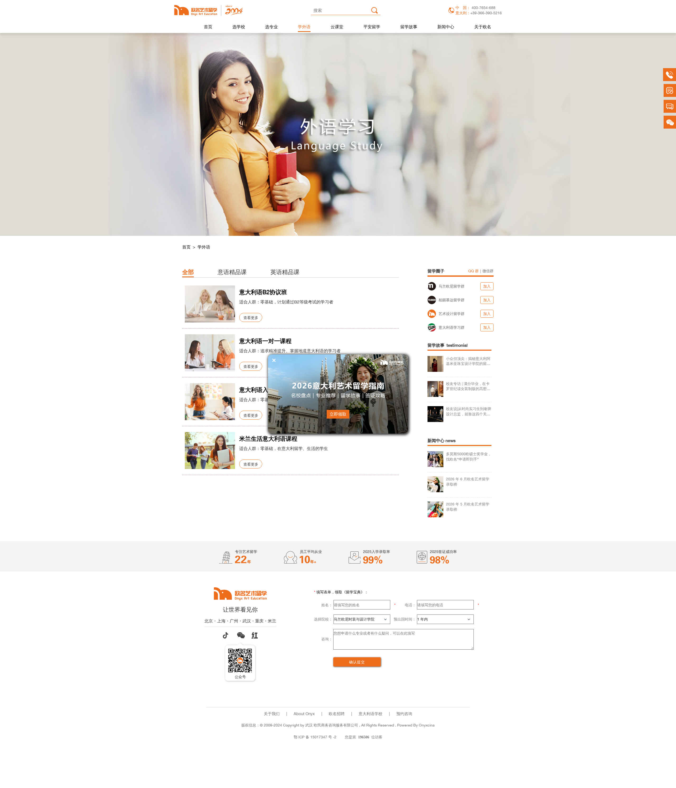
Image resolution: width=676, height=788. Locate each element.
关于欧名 (482, 26)
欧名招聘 (337, 713)
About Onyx (304, 713)
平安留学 (371, 26)
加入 (487, 286)
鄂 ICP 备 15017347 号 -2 (315, 737)
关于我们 (272, 713)
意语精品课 (232, 272)
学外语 (304, 26)
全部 (188, 272)
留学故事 (408, 26)
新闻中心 (445, 26)
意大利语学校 (370, 713)
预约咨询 (404, 713)
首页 (208, 26)
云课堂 (337, 26)
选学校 (238, 26)
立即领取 (338, 414)
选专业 (271, 26)
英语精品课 (284, 272)
